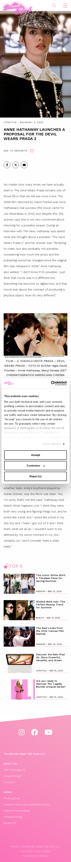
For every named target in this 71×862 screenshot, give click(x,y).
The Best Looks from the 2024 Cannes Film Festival (50, 631)
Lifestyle (10, 122)
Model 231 (10, 823)
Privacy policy (12, 798)
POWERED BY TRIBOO (35, 856)
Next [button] (62, 350)
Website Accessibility (17, 810)
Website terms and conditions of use (27, 804)
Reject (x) (35, 476)
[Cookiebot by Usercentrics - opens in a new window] (51, 383)
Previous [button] (8, 350)
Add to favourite (15, 151)
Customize (33, 465)
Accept (35, 455)
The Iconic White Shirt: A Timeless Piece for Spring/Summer (51, 578)
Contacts (9, 782)
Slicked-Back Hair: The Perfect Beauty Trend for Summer (50, 604)
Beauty (40, 618)
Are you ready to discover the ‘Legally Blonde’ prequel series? (51, 683)
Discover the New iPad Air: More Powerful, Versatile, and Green (50, 657)
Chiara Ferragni (12, 776)
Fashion (41, 591)
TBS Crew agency (14, 769)
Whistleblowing (13, 816)
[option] (35, 347)
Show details (51, 443)
